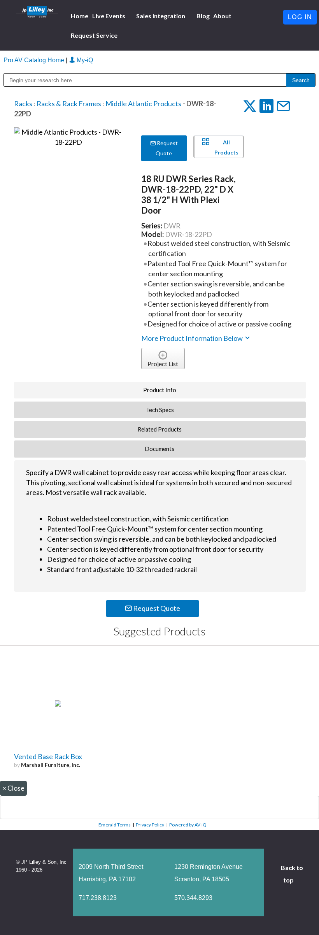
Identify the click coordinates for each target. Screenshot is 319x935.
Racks (23, 103)
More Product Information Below (192, 338)
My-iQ (84, 60)
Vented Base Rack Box (48, 756)
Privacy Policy (150, 825)
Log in (300, 17)
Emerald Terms (114, 825)
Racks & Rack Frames (69, 103)
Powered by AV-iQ (188, 825)
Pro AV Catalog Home (35, 60)
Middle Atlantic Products (143, 103)
